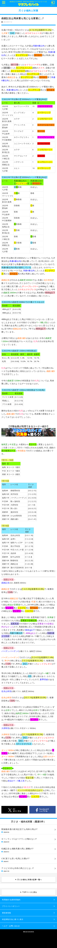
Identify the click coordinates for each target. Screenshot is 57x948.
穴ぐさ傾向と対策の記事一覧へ (29, 879)
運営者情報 (6, 913)
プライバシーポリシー (11, 906)
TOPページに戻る (29, 892)
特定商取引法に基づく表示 (12, 919)
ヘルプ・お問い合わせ (11, 926)
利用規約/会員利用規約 (11, 899)
